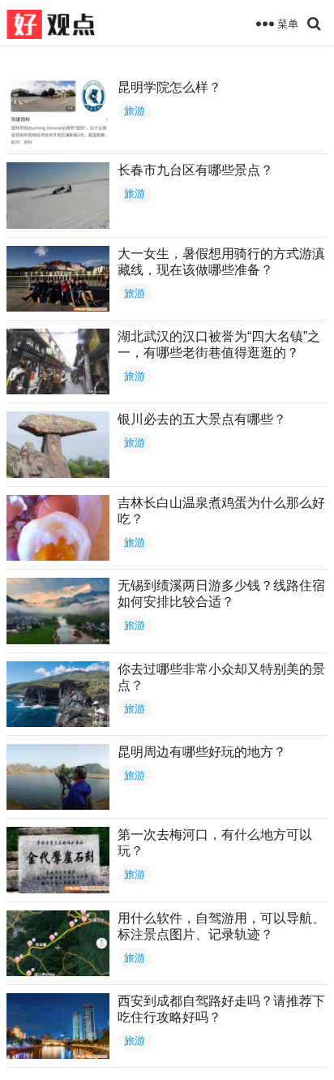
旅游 (134, 111)
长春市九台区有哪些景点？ (195, 170)
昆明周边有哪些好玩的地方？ (202, 752)
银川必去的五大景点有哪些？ (202, 419)
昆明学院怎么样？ (169, 87)
